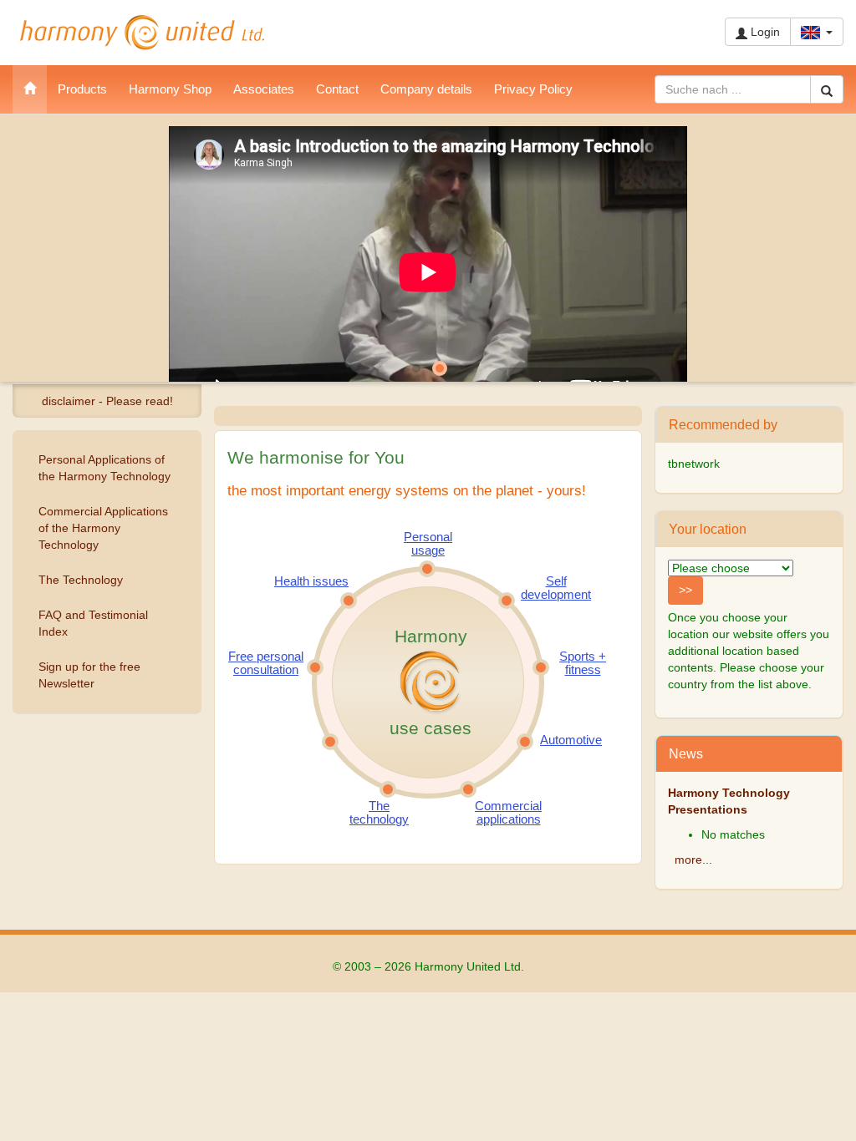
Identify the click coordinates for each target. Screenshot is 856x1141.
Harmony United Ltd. (142, 32)
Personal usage (428, 543)
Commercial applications (508, 812)
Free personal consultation (265, 663)
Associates (263, 89)
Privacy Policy (533, 89)
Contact (337, 89)
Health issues (311, 581)
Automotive (571, 740)
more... (693, 859)
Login (763, 31)
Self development (556, 588)
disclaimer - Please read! (107, 401)
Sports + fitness (582, 663)
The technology (379, 812)
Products (82, 89)
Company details (426, 89)
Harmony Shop (170, 89)
